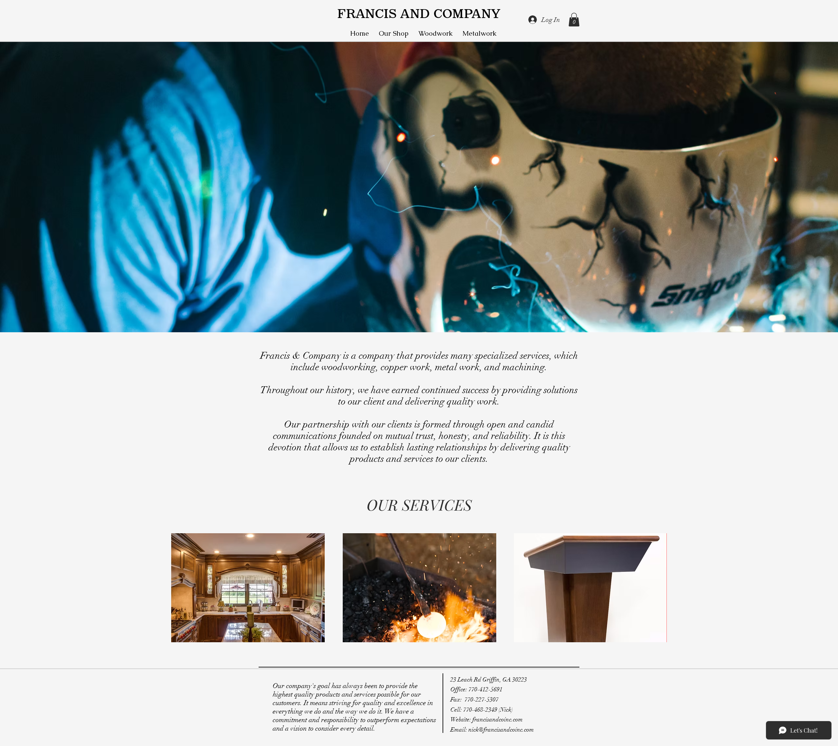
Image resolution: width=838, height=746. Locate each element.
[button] (574, 20)
